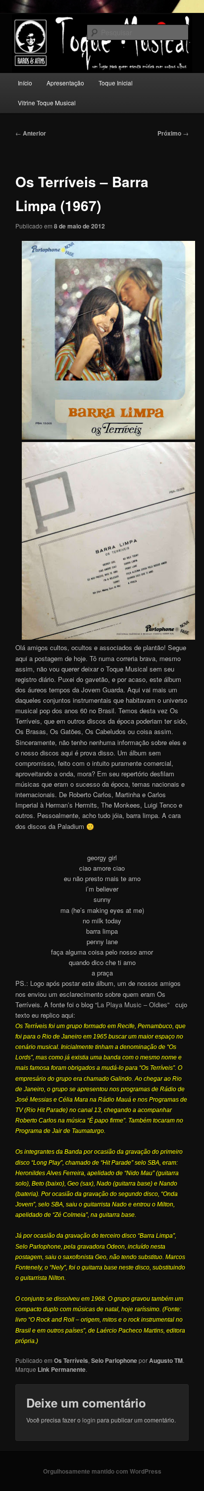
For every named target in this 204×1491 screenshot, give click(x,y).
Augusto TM (166, 1360)
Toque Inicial (116, 82)
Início (25, 82)
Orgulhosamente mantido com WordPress (102, 1471)
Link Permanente (62, 1369)
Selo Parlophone (114, 1360)
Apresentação (65, 82)
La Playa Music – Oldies (132, 1004)
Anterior (30, 133)
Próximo (173, 133)
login (89, 1420)
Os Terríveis (71, 1360)
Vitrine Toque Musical (47, 102)
